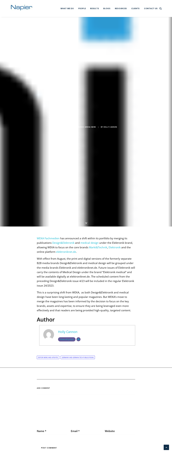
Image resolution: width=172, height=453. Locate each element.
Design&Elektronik (63, 243)
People (82, 8)
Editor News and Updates (48, 357)
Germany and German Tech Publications (78, 357)
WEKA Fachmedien (48, 238)
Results (94, 8)
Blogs (106, 8)
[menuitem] (67, 8)
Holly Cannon (110, 127)
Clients (135, 8)
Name (41, 431)
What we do (67, 8)
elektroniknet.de (66, 252)
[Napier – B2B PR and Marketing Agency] (21, 8)
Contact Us (151, 8)
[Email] (78, 339)
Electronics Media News (84, 127)
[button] (160, 8)
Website (110, 431)
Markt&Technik (98, 247)
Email (75, 431)
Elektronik (115, 247)
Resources (121, 8)
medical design (89, 243)
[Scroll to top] (166, 447)
